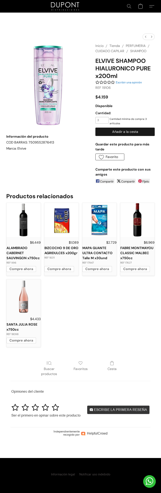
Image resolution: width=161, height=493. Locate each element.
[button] (65, 6)
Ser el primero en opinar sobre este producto (45, 415)
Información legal (63, 474)
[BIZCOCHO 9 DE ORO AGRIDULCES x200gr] (61, 220)
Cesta (112, 369)
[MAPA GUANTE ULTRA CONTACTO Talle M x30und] (99, 220)
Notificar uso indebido (94, 474)
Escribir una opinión (129, 82)
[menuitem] (146, 37)
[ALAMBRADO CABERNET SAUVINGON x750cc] (23, 220)
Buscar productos (49, 371)
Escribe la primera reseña (120, 410)
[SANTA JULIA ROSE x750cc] (23, 296)
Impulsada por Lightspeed (80, 482)
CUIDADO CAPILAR (109, 51)
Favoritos (81, 369)
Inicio (99, 46)
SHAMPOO (138, 51)
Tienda (114, 46)
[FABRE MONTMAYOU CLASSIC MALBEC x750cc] (137, 220)
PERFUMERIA (136, 46)
